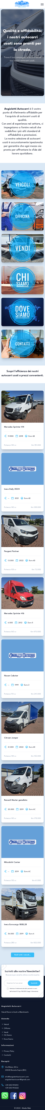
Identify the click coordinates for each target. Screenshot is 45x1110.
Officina (6, 1028)
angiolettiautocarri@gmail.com (17, 1080)
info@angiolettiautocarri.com (17, 1077)
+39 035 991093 (11, 1085)
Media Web (26, 1108)
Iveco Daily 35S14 (12, 489)
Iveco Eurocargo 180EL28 (15, 925)
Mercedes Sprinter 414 (14, 427)
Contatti (7, 1055)
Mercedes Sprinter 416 (14, 614)
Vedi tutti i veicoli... (22, 955)
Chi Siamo (7, 1035)
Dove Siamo (8, 1039)
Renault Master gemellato (15, 800)
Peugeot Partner (11, 551)
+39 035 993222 (12, 1088)
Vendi (5, 1032)
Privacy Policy (8, 1051)
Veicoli (6, 1024)
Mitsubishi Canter (12, 862)
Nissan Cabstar (11, 676)
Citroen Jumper (11, 738)
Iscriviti (34, 983)
